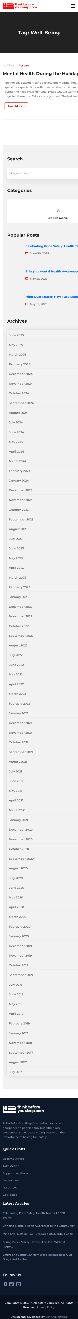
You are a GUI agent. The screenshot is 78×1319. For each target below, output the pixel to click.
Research (25, 65)
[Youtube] (18, 1284)
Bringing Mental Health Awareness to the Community (39, 1225)
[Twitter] (11, 1284)
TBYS (10, 65)
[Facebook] (5, 1284)
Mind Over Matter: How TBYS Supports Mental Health (38, 1234)
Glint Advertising (56, 1316)
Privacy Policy (46, 1307)
